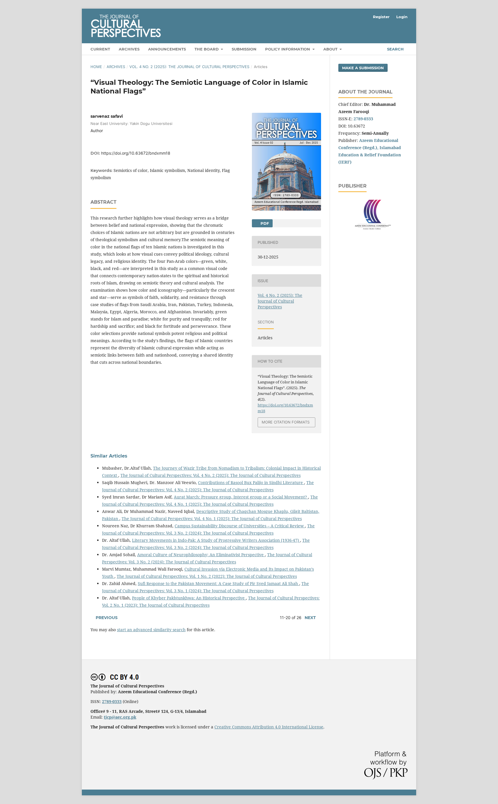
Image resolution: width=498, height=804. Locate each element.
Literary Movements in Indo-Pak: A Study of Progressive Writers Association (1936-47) (216, 540)
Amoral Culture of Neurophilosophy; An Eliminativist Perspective (201, 554)
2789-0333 (363, 118)
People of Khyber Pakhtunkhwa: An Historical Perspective (189, 598)
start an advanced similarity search (151, 629)
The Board (207, 49)
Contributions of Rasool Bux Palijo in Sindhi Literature (251, 482)
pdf (264, 223)
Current (100, 49)
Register (381, 16)
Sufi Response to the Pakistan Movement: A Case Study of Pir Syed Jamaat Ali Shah (218, 583)
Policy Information (288, 49)
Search (395, 49)
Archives (129, 49)
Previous (107, 617)
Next (310, 617)
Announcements (167, 49)
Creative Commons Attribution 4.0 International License (268, 727)
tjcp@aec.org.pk (120, 717)
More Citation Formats (286, 422)
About (331, 49)
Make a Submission (363, 67)
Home (96, 66)
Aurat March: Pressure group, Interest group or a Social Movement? (241, 497)
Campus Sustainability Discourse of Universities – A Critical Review (240, 525)
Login (402, 16)
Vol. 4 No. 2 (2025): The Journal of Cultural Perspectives (189, 66)
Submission (244, 49)
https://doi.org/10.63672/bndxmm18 (135, 153)
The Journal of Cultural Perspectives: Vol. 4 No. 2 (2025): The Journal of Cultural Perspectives (210, 475)
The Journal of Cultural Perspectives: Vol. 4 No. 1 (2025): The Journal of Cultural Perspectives (212, 518)
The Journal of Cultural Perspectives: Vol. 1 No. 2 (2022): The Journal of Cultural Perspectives (207, 576)
